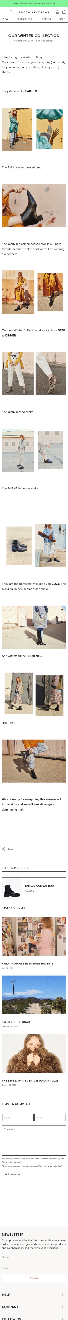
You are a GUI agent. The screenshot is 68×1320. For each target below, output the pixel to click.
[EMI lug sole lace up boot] (34, 292)
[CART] (64, 12)
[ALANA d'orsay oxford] (34, 450)
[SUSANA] (34, 761)
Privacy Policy (54, 1158)
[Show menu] (4, 12)
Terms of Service (9, 1162)
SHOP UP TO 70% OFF (45, 3)
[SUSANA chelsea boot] (34, 545)
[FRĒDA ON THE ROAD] (34, 995)
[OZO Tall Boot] (34, 627)
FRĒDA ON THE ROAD (16, 1022)
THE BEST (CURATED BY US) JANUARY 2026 (30, 1080)
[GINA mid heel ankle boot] (34, 205)
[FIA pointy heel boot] (34, 129)
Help (6, 1294)
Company (10, 1306)
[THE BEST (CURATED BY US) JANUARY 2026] (34, 1053)
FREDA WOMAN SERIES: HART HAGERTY (27, 963)
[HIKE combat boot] (34, 694)
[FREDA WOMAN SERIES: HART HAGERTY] (34, 936)
